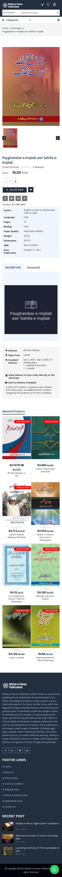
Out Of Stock (16, 189)
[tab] (13, 268)
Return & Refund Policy (16, 795)
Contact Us (10, 806)
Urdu (26, 217)
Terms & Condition (14, 783)
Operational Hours (14, 800)
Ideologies (16, 28)
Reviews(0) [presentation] (33, 267)
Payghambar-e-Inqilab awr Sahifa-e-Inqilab (22, 31)
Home (5, 28)
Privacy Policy (11, 778)
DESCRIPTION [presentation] (13, 267)
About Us (9, 772)
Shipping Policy (12, 789)
